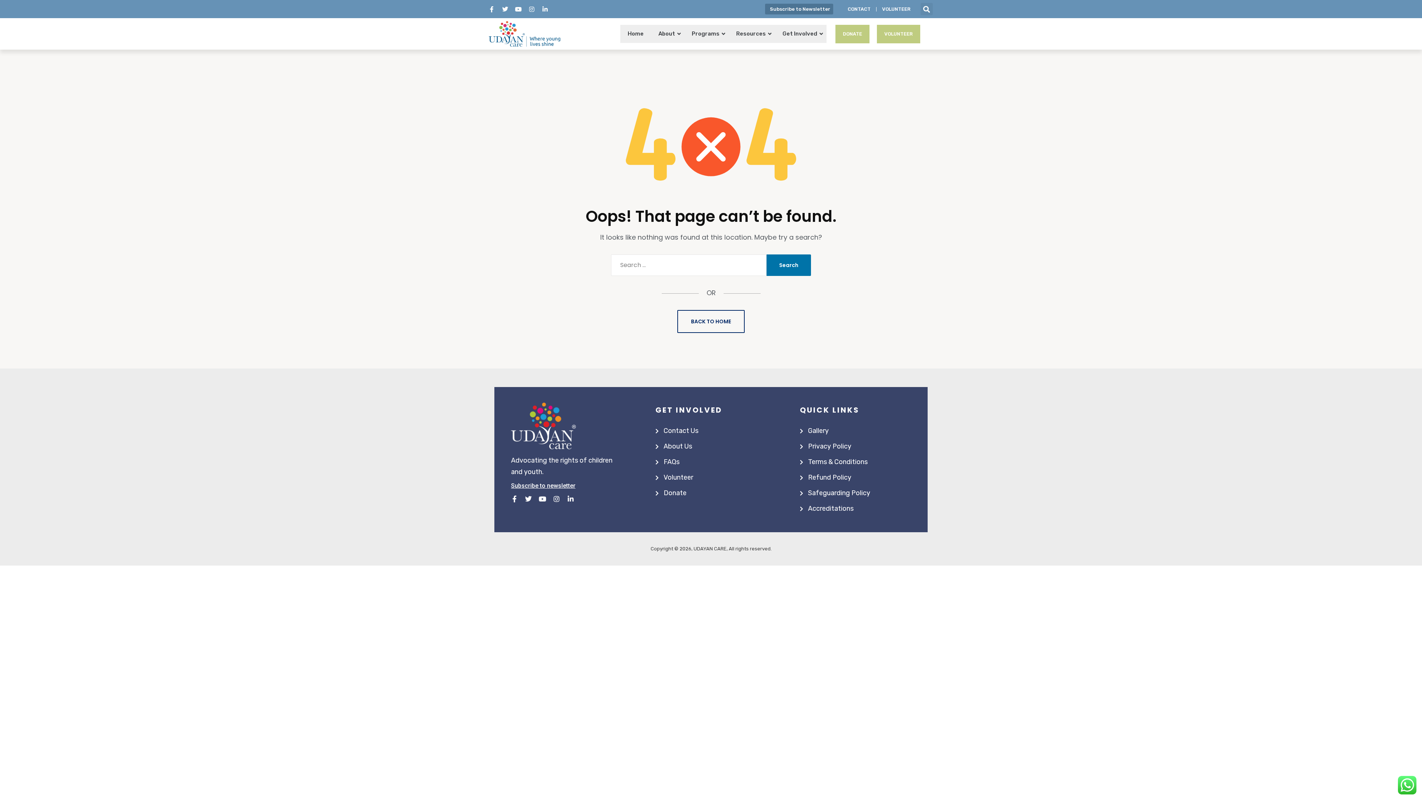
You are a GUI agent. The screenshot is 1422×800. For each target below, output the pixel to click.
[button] (927, 9)
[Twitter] (505, 9)
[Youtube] (518, 9)
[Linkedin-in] (545, 9)
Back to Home (711, 321)
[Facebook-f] (492, 9)
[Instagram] (532, 9)
